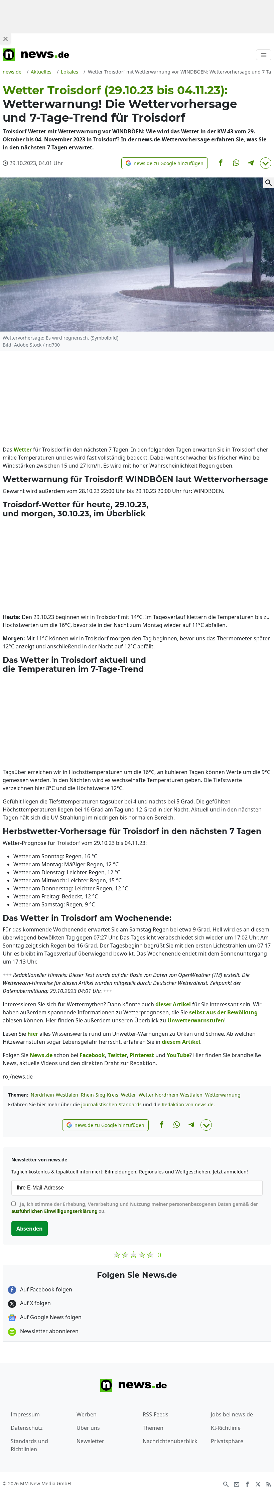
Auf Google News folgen (50, 1317)
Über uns (88, 1427)
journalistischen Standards (111, 1104)
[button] (164, 163)
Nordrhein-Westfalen (54, 1095)
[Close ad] (5, 38)
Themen (153, 1427)
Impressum (25, 1414)
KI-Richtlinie (226, 1427)
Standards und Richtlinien (29, 1445)
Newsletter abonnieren (49, 1331)
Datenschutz (27, 1427)
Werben (87, 1414)
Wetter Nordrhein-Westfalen (170, 1095)
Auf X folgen (35, 1303)
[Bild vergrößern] (268, 182)
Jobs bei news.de (232, 1414)
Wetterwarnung (223, 1095)
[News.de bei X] (258, 1484)
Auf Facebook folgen (45, 1289)
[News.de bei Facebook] (247, 1484)
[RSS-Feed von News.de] (268, 1484)
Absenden (29, 1228)
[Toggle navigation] (263, 54)
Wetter (128, 1095)
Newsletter (90, 1441)
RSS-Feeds (155, 1414)
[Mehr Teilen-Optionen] (265, 163)
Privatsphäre (227, 1441)
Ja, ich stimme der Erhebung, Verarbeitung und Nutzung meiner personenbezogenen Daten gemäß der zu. (134, 1207)
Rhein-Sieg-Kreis (99, 1095)
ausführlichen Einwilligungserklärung (54, 1211)
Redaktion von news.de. (188, 1104)
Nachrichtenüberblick (170, 1441)
